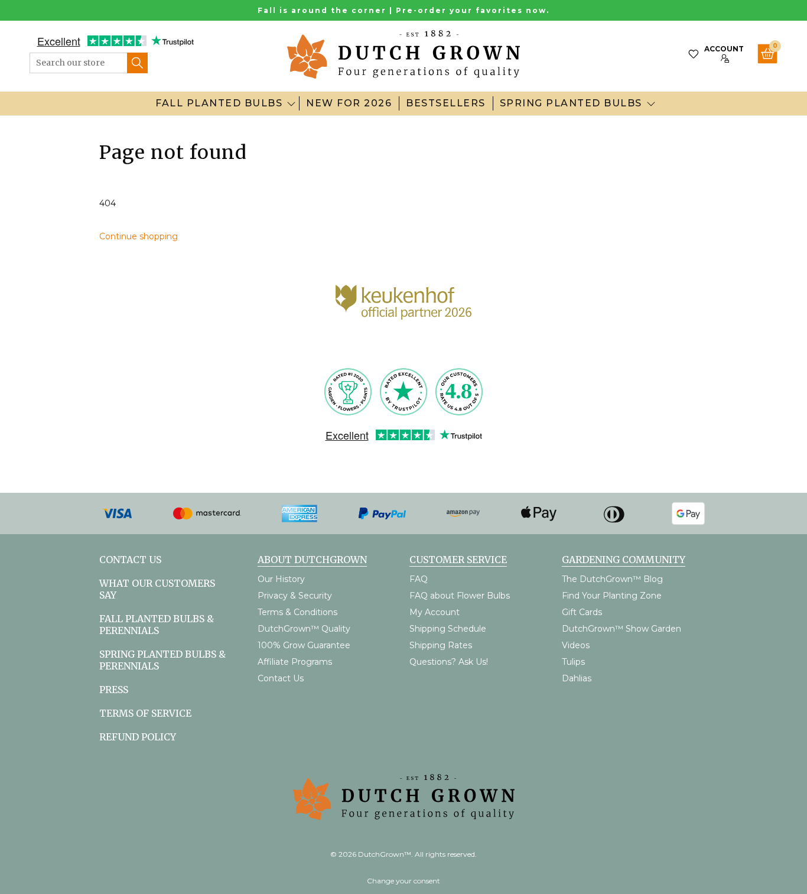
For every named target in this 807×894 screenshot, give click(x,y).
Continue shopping (138, 236)
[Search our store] (137, 63)
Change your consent (403, 880)
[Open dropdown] (291, 103)
